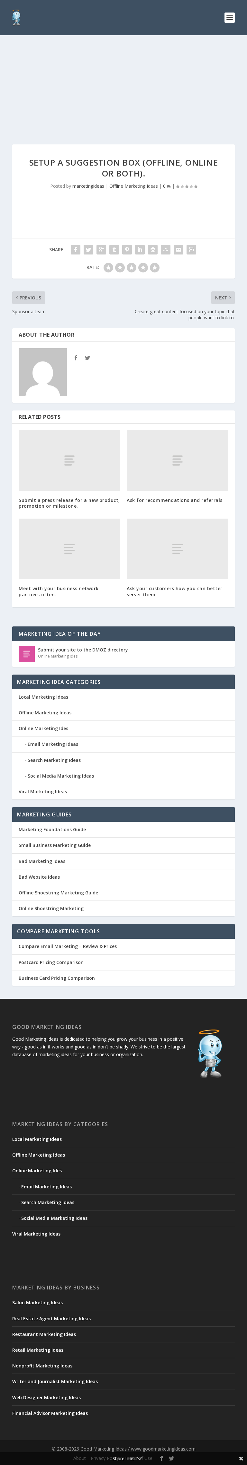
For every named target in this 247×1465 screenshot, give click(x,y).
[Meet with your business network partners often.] (69, 549)
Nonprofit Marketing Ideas (42, 1366)
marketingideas (88, 186)
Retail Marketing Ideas (37, 1350)
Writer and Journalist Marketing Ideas (55, 1381)
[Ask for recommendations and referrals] (177, 460)
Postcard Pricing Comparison (51, 962)
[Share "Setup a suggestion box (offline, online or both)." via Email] (178, 249)
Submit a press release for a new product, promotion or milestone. (69, 503)
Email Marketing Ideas (53, 744)
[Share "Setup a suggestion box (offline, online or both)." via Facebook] (75, 249)
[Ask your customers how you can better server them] (177, 549)
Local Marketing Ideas (43, 697)
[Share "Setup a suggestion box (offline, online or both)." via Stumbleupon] (165, 249)
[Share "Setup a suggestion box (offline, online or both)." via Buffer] (152, 249)
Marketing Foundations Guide (52, 829)
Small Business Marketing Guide (55, 845)
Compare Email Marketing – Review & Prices (68, 946)
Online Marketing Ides (58, 656)
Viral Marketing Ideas (43, 792)
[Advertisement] (123, 83)
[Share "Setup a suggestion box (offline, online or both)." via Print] (191, 249)
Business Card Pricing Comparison (57, 978)
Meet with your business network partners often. (59, 591)
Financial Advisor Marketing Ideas (50, 1413)
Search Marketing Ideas (54, 760)
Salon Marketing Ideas (37, 1302)
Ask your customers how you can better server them (175, 591)
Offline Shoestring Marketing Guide (58, 893)
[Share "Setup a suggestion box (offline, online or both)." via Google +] (101, 249)
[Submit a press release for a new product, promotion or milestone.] (69, 460)
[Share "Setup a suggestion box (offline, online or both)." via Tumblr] (114, 249)
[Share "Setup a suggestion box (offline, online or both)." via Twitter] (88, 249)
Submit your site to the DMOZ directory (83, 650)
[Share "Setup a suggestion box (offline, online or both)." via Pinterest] (127, 249)
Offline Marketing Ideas (133, 186)
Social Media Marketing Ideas (61, 776)
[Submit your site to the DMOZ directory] (27, 654)
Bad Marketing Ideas (42, 861)
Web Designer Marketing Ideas (46, 1397)
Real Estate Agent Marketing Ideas (51, 1318)
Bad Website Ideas (39, 877)
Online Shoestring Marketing (51, 908)
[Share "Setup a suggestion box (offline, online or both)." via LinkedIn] (139, 249)
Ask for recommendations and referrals (175, 500)
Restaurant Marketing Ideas (44, 1334)
